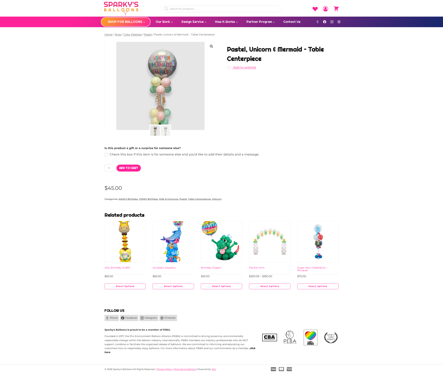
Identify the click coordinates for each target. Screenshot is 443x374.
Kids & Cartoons (168, 199)
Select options (125, 286)
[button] (211, 46)
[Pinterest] (339, 22)
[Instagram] (332, 22)
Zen (214, 369)
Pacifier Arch (257, 267)
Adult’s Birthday (128, 199)
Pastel (183, 199)
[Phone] (317, 22)
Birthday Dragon (211, 267)
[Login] (325, 8)
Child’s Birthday (148, 199)
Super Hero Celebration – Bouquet (312, 269)
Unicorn (217, 199)
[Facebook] (325, 22)
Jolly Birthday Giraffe (117, 267)
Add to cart (128, 168)
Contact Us (291, 22)
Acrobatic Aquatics (164, 267)
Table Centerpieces (199, 199)
